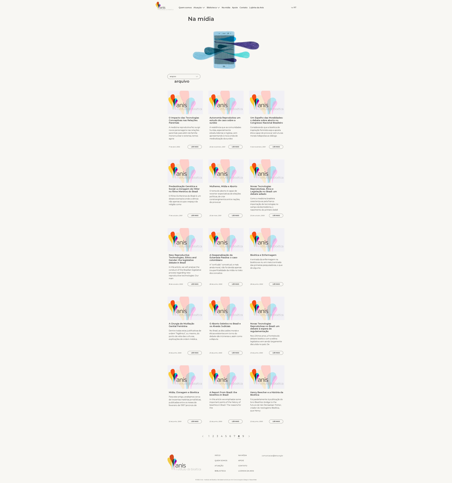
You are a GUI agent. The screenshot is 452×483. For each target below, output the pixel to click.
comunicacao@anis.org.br (272, 456)
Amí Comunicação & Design (239, 480)
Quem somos (185, 7)
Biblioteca (212, 7)
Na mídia (226, 7)
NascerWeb (253, 480)
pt (295, 7)
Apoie (235, 7)
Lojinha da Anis (256, 7)
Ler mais (194, 147)
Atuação (198, 7)
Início (217, 455)
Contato (244, 7)
